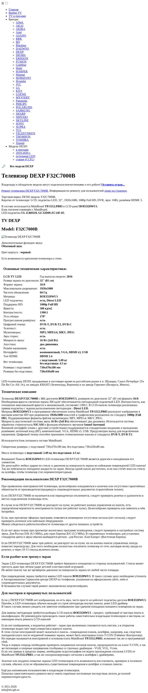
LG (18, 87)
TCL (18, 130)
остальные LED (25, 156)
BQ (18, 42)
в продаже (22, 149)
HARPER (22, 71)
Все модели (21, 166)
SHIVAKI (22, 117)
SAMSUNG (23, 110)
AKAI (19, 25)
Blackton (21, 45)
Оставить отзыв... (113, 184)
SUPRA (20, 126)
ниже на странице (116, 190)
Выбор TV (15, 12)
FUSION (21, 61)
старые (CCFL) (25, 159)
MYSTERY (23, 97)
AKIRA (20, 29)
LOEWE (21, 94)
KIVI (19, 91)
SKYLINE (22, 120)
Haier (19, 68)
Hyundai (21, 81)
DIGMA (21, 55)
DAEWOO (22, 48)
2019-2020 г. (23, 152)
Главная (13, 9)
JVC (18, 84)
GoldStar (21, 64)
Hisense (20, 74)
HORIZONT (23, 77)
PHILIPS (21, 104)
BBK (19, 38)
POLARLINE (24, 107)
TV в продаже (17, 16)
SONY (20, 123)
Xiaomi (20, 143)
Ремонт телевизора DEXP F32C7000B (24, 190)
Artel (19, 32)
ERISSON (22, 58)
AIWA (19, 22)
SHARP (20, 113)
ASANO (21, 35)
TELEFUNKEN (25, 133)
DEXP (20, 51)
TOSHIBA (22, 139)
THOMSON (23, 136)
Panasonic (21, 100)
